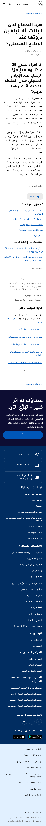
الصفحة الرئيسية (33, 13)
